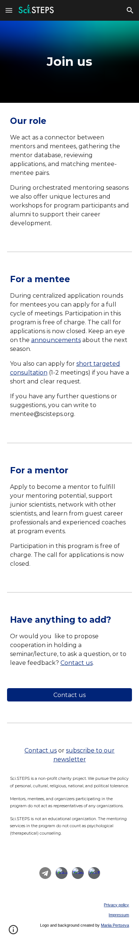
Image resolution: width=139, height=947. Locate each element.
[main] (69, 61)
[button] (9, 10)
